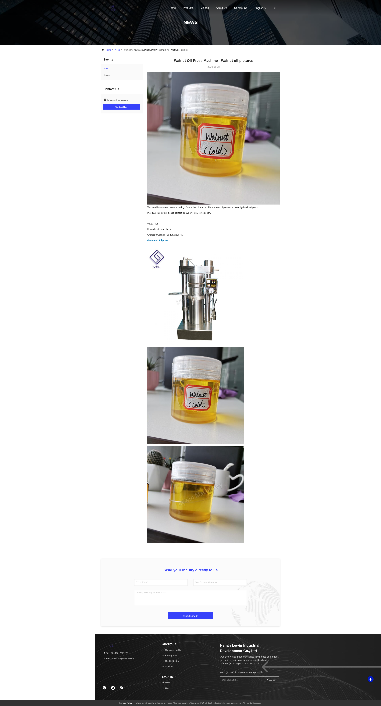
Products (188, 7)
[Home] (113, 7)
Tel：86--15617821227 (117, 653)
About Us (221, 7)
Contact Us (240, 7)
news (117, 50)
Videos (205, 7)
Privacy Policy (125, 703)
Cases (107, 75)
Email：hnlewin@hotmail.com (120, 658)
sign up (271, 680)
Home (172, 7)
